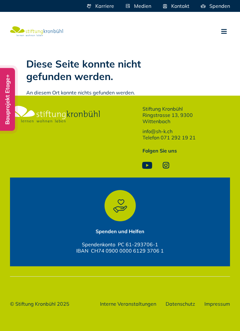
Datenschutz (180, 304)
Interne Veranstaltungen (128, 304)
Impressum (217, 304)
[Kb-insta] (166, 165)
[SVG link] (36, 31)
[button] (224, 31)
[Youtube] (147, 165)
